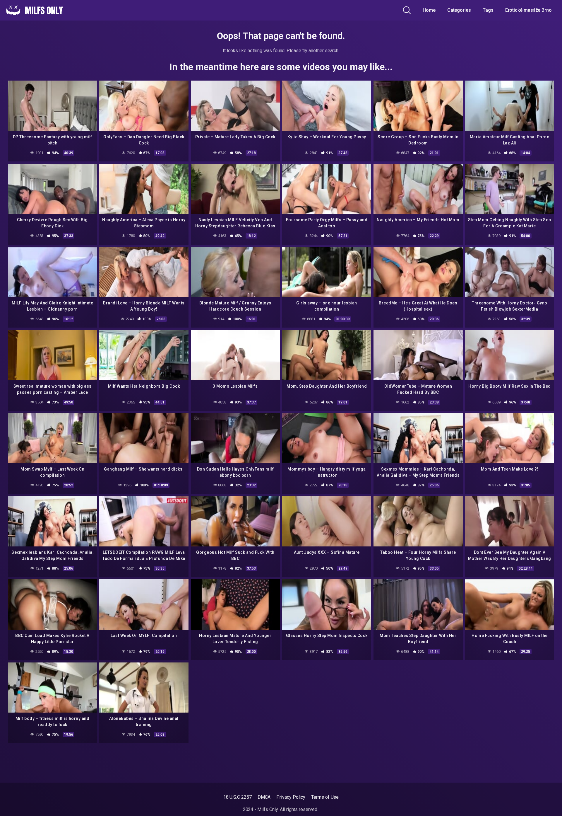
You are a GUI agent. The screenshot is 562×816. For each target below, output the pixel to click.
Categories (459, 10)
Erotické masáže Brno (528, 10)
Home (429, 10)
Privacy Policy (290, 797)
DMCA (264, 797)
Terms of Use (325, 797)
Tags (488, 10)
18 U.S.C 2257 (237, 797)
